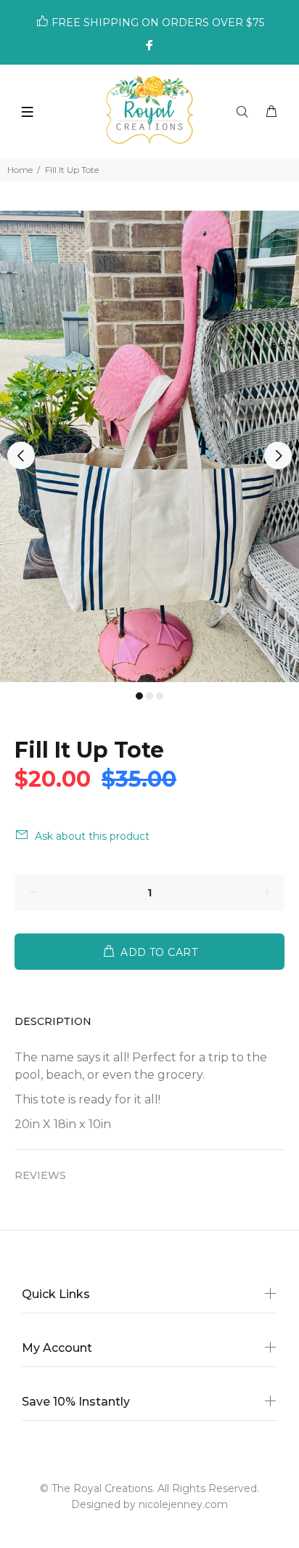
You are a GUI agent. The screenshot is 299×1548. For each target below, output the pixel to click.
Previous (21, 455)
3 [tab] (159, 696)
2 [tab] (149, 696)
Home (20, 169)
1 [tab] (139, 696)
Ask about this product (92, 836)
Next (278, 455)
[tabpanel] (149, 447)
